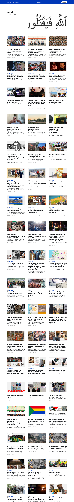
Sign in (59, 2)
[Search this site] (56, 2)
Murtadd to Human (13, 2)
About (30, 2)
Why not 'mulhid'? (38, 2)
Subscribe (64, 2)
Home (24, 2)
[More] (43, 2)
